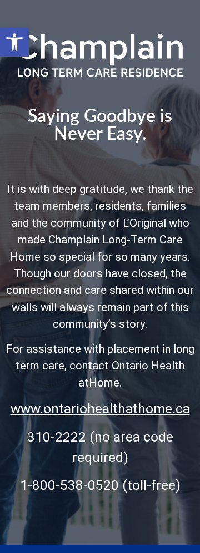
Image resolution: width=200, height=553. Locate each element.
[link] (14, 42)
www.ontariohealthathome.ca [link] (100, 408)
